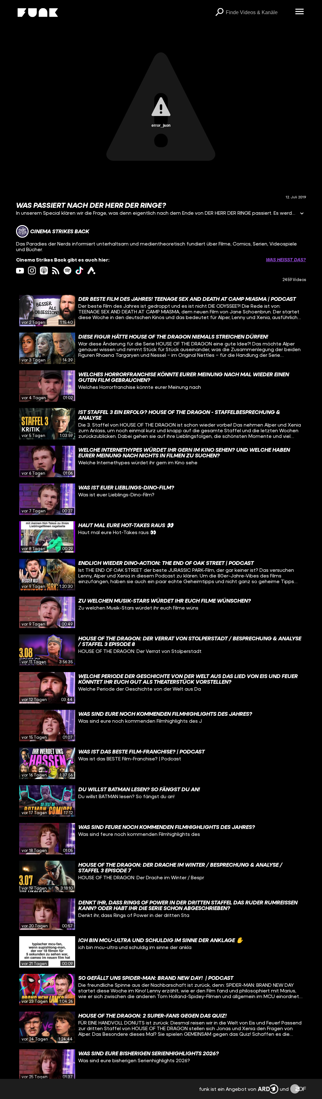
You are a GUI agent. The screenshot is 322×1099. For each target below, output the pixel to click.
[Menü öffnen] (299, 12)
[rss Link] (56, 270)
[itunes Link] (44, 270)
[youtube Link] (20, 270)
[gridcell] (161, 310)
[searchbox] (258, 12)
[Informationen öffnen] (302, 214)
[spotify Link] (67, 270)
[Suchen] (219, 13)
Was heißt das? (286, 259)
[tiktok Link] (79, 270)
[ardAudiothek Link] (91, 270)
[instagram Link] (32, 270)
